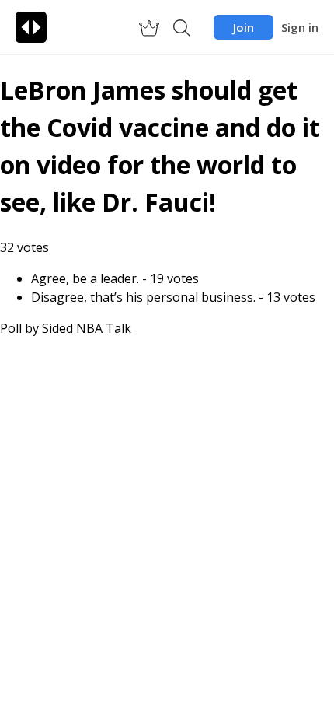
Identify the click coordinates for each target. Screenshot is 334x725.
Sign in (299, 27)
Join (243, 27)
